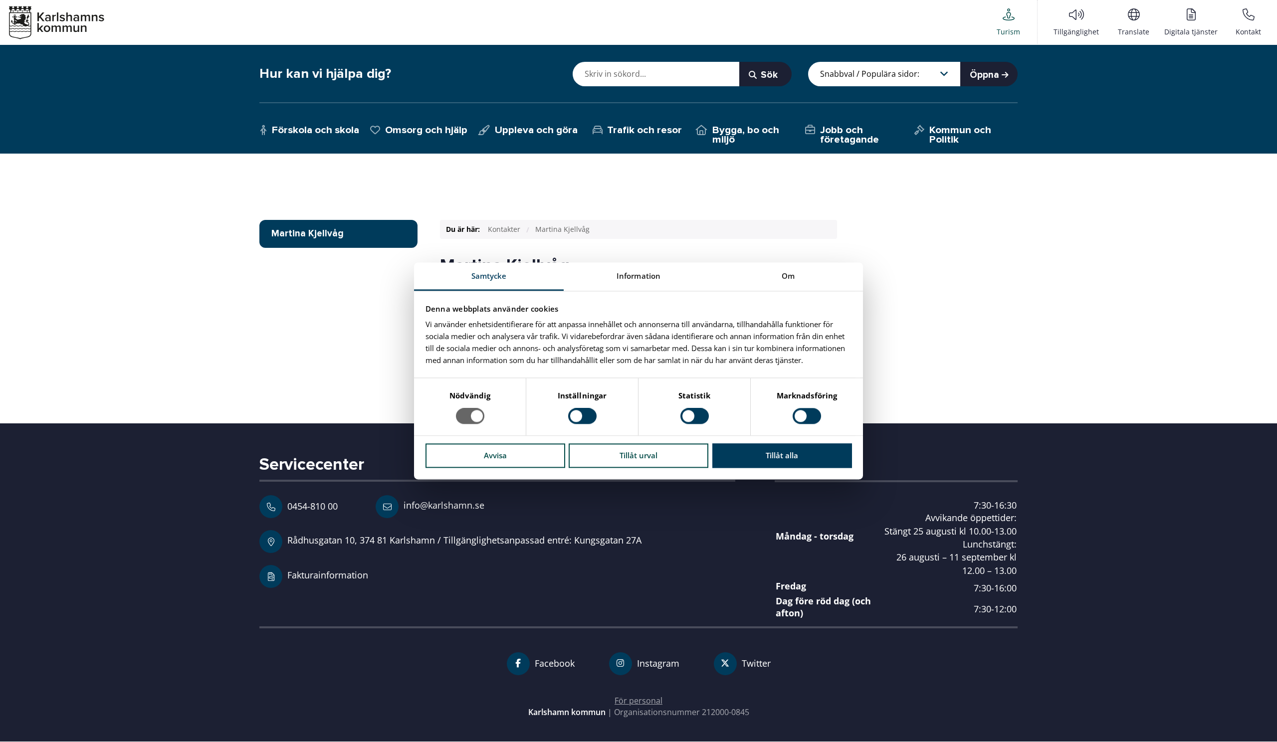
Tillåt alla (782, 455)
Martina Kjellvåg (562, 229)
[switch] (582, 416)
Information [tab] (638, 276)
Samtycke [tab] (489, 276)
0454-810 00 (312, 506)
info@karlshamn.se (442, 505)
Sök (768, 75)
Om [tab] (788, 276)
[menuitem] (1008, 22)
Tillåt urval (638, 455)
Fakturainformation (327, 574)
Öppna (986, 75)
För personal (638, 700)
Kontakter (504, 229)
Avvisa (495, 455)
